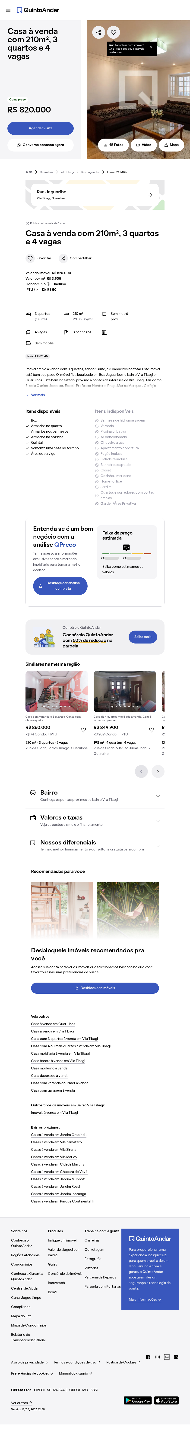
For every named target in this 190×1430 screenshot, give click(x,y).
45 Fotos (116, 145)
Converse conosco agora (43, 145)
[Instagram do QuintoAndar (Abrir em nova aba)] (157, 1357)
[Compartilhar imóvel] (98, 32)
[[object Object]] (151, 47)
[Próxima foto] (79, 691)
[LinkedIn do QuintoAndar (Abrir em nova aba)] (176, 1357)
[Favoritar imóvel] (113, 32)
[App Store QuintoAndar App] (166, 1400)
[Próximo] (158, 771)
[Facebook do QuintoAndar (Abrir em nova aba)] (148, 1357)
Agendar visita (40, 128)
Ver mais (38, 395)
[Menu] (8, 10)
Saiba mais (143, 637)
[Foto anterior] (33, 691)
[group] (56, 712)
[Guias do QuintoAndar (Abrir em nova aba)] (167, 1357)
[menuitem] (28, 172)
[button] (95, 795)
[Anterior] (141, 771)
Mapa (174, 145)
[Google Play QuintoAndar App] (138, 1400)
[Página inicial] (38, 10)
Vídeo (146, 145)
